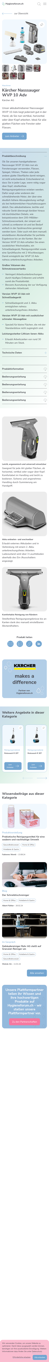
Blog (4, 890)
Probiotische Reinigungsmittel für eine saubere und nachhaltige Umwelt (23, 838)
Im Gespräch (8, 942)
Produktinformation (13, 368)
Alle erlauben (39, 1357)
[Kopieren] (29, 644)
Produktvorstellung (12, 832)
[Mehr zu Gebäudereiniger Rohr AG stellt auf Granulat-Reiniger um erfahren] (24, 925)
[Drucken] (20, 644)
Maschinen (6, 85)
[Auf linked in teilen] (39, 644)
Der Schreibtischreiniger (15, 895)
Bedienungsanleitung (14, 376)
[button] (45, 4)
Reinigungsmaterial (12, 750)
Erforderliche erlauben (22, 1357)
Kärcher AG (8, 100)
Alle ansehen (37, 973)
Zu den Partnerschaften (24, 1021)
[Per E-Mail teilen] (10, 644)
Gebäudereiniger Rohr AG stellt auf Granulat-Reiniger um (21, 947)
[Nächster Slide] (42, 777)
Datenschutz (37, 1351)
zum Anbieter (12, 136)
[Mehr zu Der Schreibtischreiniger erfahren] (24, 874)
